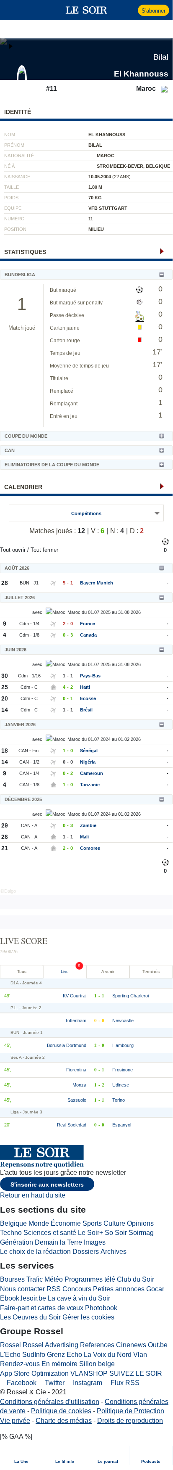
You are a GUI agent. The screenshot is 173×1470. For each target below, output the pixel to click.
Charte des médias (64, 1420)
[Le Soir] (86, 10)
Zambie (88, 825)
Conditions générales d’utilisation (49, 1401)
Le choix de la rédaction (35, 1251)
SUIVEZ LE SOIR (135, 1373)
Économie (66, 1223)
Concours (76, 1289)
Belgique (13, 1223)
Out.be (158, 1344)
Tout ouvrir (13, 550)
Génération (16, 1242)
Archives (114, 1251)
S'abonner (153, 11)
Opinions (140, 1223)
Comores (90, 848)
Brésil (86, 709)
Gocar (155, 1289)
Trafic (34, 1279)
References (97, 1344)
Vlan (140, 1354)
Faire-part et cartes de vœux (41, 1307)
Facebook (20, 1382)
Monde (38, 1223)
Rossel (10, 1344)
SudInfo (33, 1354)
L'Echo (10, 1354)
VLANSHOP (89, 1373)
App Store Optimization (34, 1373)
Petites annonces (119, 1289)
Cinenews (131, 1344)
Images (95, 1242)
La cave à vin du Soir (79, 1298)
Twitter (54, 1382)
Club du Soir (135, 1279)
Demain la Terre (58, 1242)
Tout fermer (44, 550)
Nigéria (88, 761)
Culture (114, 1223)
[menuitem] (21, 1455)
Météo (53, 1279)
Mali (84, 836)
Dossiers (85, 1251)
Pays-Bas (90, 675)
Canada (88, 634)
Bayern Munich (96, 582)
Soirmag (141, 1232)
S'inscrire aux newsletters (47, 1184)
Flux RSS (124, 1382)
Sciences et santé (49, 1232)
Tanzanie (90, 784)
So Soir (116, 1232)
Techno (11, 1232)
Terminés (151, 971)
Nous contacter (22, 1289)
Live (65, 971)
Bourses (12, 1279)
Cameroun (91, 773)
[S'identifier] (130, 10)
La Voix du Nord (108, 1354)
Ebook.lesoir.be (23, 1298)
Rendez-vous (20, 1363)
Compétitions (86, 513)
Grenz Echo (64, 1354)
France (87, 623)
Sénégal (89, 750)
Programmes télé (90, 1279)
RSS (53, 1289)
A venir (107, 971)
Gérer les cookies (88, 1317)
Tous (21, 971)
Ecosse (88, 698)
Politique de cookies (61, 1410)
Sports (92, 1223)
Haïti (85, 687)
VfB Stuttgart (107, 208)
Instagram (86, 1382)
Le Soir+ (90, 1232)
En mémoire (59, 1363)
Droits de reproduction (130, 1420)
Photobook (101, 1307)
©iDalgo (8, 891)
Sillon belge (97, 1363)
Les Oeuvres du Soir (30, 1317)
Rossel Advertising (50, 1344)
